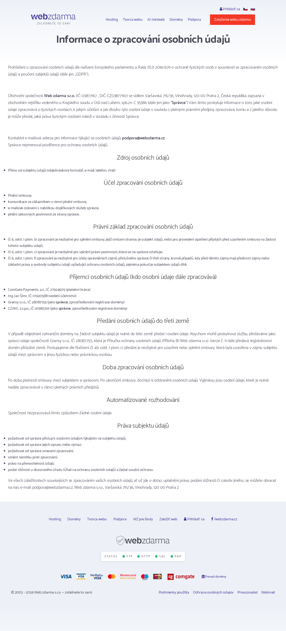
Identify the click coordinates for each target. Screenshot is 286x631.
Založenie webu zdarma (232, 20)
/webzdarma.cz (225, 519)
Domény (176, 20)
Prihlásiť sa (231, 9)
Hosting (112, 20)
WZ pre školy (143, 519)
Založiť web (168, 519)
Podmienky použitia (174, 592)
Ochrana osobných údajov (213, 592)
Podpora (194, 20)
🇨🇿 (245, 9)
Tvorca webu (133, 20)
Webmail (268, 592)
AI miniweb (156, 20)
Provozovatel (247, 592)
